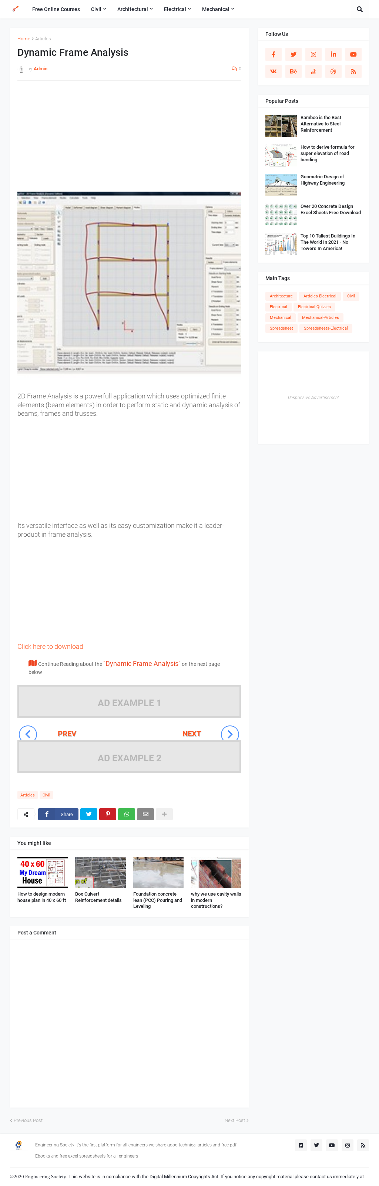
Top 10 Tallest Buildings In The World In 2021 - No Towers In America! (328, 242)
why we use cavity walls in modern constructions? (216, 900)
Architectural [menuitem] (132, 9)
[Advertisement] (129, 140)
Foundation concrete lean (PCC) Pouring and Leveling (157, 900)
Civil (46, 795)
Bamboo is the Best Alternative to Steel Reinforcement (321, 124)
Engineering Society (45, 1176)
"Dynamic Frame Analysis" (142, 663)
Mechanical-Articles (320, 317)
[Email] (145, 814)
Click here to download (50, 646)
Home (23, 38)
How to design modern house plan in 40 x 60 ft (41, 897)
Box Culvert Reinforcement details (98, 897)
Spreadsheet (281, 328)
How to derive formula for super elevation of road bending (328, 153)
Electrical (278, 306)
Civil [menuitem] (96, 9)
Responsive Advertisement (313, 397)
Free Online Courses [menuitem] (56, 9)
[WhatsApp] (126, 814)
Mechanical (280, 317)
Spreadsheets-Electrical (326, 328)
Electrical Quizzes (314, 306)
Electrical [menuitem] (175, 9)
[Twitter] (88, 814)
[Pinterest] (107, 814)
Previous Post (28, 1120)
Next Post (235, 1120)
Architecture (281, 296)
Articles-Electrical (319, 296)
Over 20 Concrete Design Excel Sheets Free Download (331, 209)
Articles (43, 38)
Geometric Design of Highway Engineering (323, 180)
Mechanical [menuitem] (215, 9)
